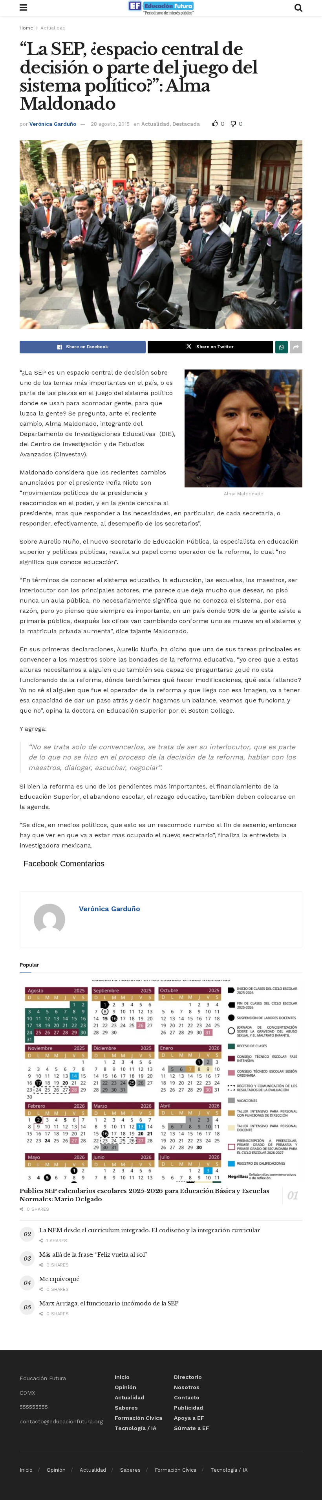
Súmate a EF (191, 1428)
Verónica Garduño (52, 124)
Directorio (188, 1377)
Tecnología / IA (135, 1428)
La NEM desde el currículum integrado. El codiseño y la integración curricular (149, 1230)
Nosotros (186, 1387)
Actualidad (53, 28)
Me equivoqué (59, 1279)
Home (26, 28)
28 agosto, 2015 (110, 124)
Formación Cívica (138, 1418)
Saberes (126, 1407)
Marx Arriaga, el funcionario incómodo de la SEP (109, 1303)
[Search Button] (298, 8)
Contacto (186, 1397)
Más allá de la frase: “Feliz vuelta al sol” (93, 1254)
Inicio (122, 1377)
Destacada (186, 124)
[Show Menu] (23, 8)
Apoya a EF (189, 1418)
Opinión (125, 1387)
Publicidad (188, 1407)
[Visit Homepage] (160, 8)
